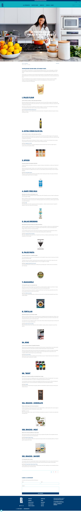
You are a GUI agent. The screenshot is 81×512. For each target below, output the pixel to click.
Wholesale (43, 502)
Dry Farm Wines (28, 354)
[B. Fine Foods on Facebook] (21, 505)
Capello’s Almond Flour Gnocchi (30, 263)
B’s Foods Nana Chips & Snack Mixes (31, 464)
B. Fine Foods (19, 508)
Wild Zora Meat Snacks (29, 437)
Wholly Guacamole (28, 293)
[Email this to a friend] (58, 472)
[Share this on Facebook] (53, 472)
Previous (57, 63)
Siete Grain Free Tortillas (29, 323)
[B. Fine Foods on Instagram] (23, 505)
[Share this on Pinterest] (56, 472)
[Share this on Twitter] (51, 472)
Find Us (48, 5)
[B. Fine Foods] (2, 5)
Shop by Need (35, 5)
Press (42, 500)
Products (30, 498)
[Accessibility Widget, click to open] (1, 511)
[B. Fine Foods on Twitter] (20, 505)
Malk (26, 202)
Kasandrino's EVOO (28, 143)
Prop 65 (42, 505)
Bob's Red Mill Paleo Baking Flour (30, 109)
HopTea (26, 384)
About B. (42, 5)
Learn (52, 5)
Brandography (26, 508)
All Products (26, 5)
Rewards (29, 500)
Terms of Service (31, 505)
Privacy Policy (31, 502)
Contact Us (43, 498)
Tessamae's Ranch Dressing (29, 233)
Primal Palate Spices (28, 172)
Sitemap (55, 503)
